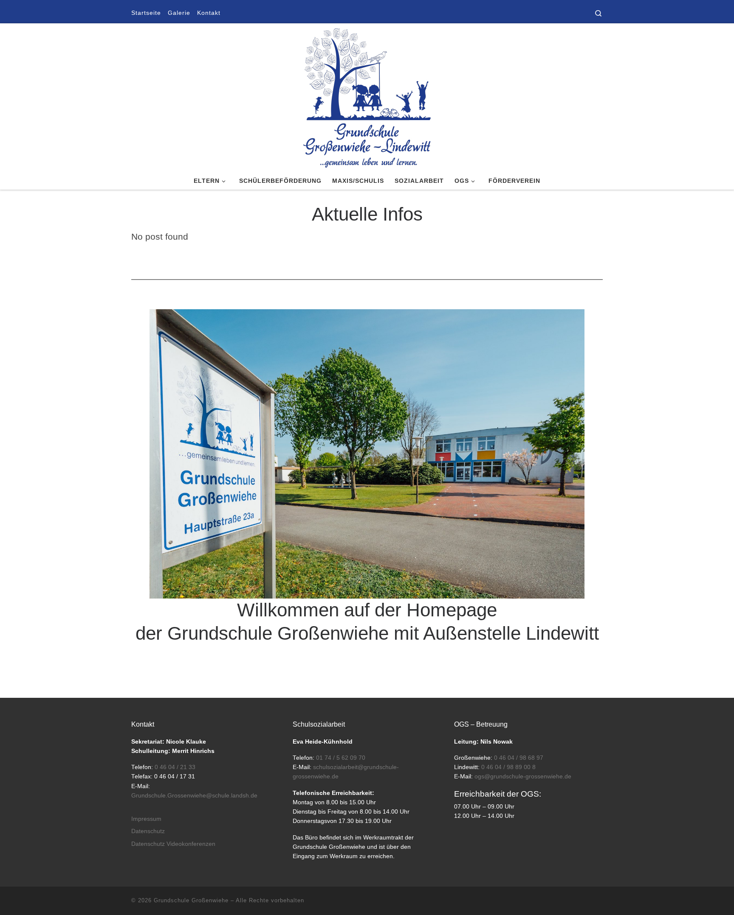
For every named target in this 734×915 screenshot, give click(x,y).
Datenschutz (148, 831)
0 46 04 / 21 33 (175, 767)
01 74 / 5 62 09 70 (340, 758)
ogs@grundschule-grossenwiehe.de (522, 776)
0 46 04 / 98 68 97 (518, 758)
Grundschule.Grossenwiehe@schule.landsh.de (194, 795)
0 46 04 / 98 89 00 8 (508, 767)
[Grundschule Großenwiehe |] (367, 96)
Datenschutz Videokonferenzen (173, 844)
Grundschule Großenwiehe (191, 900)
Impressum (146, 819)
